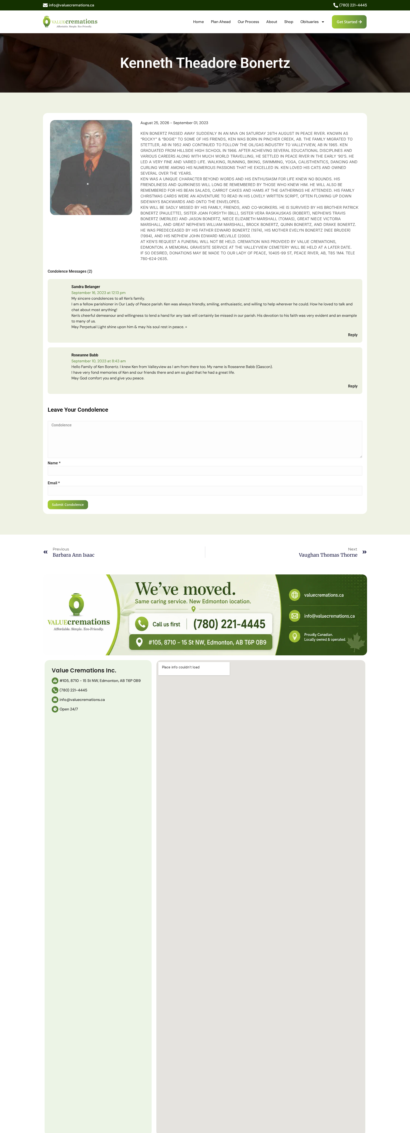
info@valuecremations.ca (71, 5)
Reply (353, 335)
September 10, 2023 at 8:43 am (98, 361)
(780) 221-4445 (353, 5)
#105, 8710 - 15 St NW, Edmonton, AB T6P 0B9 (100, 680)
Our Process (248, 21)
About (271, 21)
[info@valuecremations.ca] (45, 5)
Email (54, 483)
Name (54, 463)
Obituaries (309, 21)
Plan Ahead (221, 21)
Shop (288, 21)
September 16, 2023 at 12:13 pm (98, 292)
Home (198, 21)
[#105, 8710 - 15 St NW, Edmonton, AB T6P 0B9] (55, 680)
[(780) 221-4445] (335, 5)
